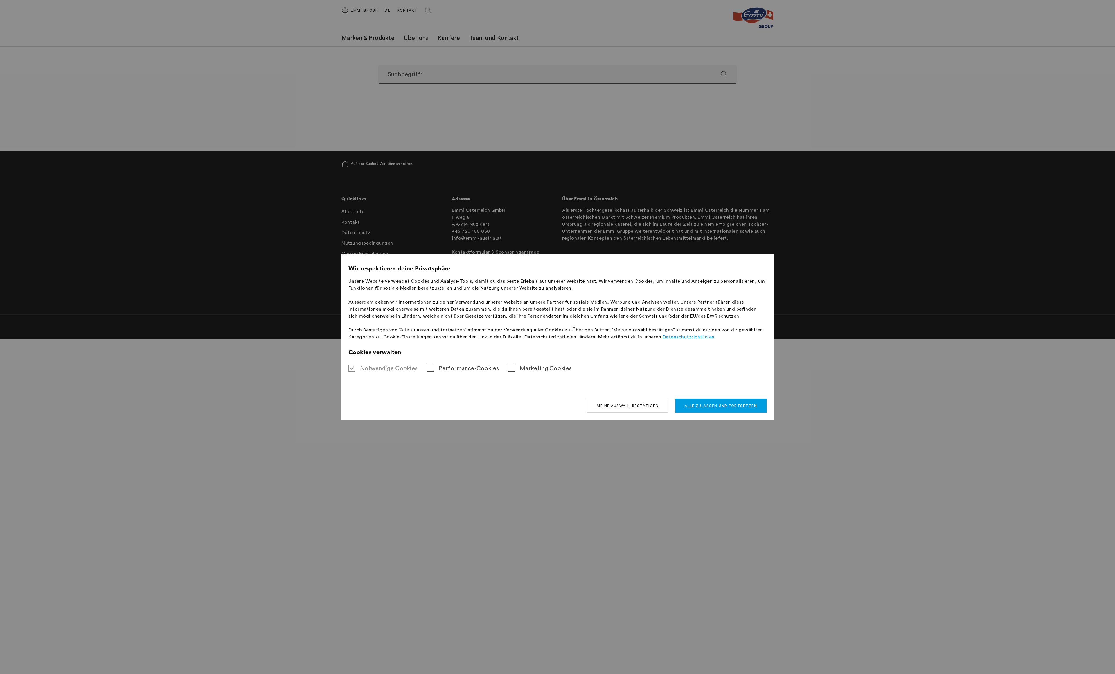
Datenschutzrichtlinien (689, 337)
